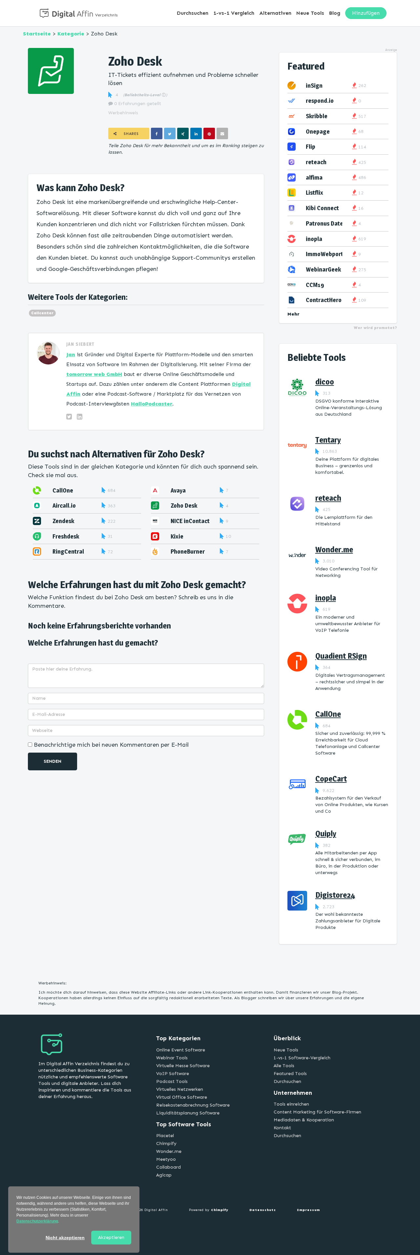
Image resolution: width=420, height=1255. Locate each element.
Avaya (178, 490)
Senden (52, 761)
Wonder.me (334, 549)
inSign (314, 85)
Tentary (328, 440)
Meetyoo (166, 1159)
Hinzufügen (366, 13)
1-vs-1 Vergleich (233, 13)
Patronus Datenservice (335, 223)
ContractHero (324, 300)
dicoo (324, 381)
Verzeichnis (106, 15)
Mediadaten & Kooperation (304, 1120)
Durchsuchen (192, 13)
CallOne (62, 490)
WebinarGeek (323, 269)
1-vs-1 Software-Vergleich (302, 1058)
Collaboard (168, 1167)
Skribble (316, 116)
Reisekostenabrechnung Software (193, 1105)
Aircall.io (64, 505)
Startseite (37, 34)
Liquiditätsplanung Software (188, 1113)
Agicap (164, 1175)
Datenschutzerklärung (37, 1221)
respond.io (320, 100)
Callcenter (42, 313)
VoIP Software (172, 1073)
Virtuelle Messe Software (183, 1065)
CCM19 (315, 284)
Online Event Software (180, 1050)
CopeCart (331, 778)
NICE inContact (190, 520)
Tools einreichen (291, 1104)
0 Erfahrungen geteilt (137, 103)
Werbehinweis (123, 113)
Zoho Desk (184, 505)
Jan (70, 354)
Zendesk (63, 520)
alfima (314, 177)
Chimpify (166, 1143)
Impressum (308, 1210)
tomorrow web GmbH (94, 374)
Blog (334, 13)
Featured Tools (290, 1073)
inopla (314, 238)
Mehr (293, 314)
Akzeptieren (111, 1237)
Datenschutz (262, 1210)
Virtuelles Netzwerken (179, 1089)
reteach (316, 162)
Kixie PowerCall (184, 539)
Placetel (165, 1135)
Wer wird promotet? (375, 327)
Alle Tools (284, 1065)
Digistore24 (335, 895)
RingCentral (68, 551)
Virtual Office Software (181, 1097)
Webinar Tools (172, 1058)
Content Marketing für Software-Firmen (317, 1112)
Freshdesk (65, 536)
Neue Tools (310, 13)
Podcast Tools (172, 1081)
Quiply (325, 833)
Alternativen (275, 13)
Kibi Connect (322, 208)
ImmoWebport (324, 254)
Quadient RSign (341, 656)
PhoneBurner (188, 551)
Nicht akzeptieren (65, 1237)
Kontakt (282, 1128)
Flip (310, 146)
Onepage (318, 131)
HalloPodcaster (151, 404)
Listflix (314, 192)
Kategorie (70, 34)
